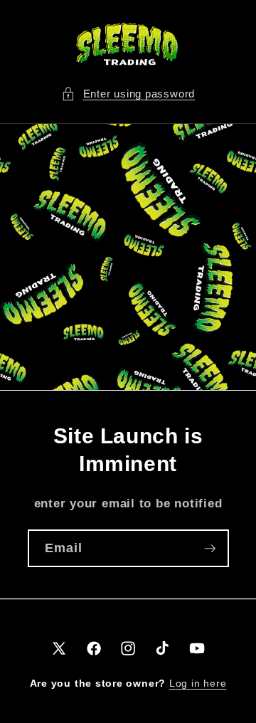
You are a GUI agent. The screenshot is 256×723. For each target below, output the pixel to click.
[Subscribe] (210, 548)
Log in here (197, 683)
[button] (128, 94)
